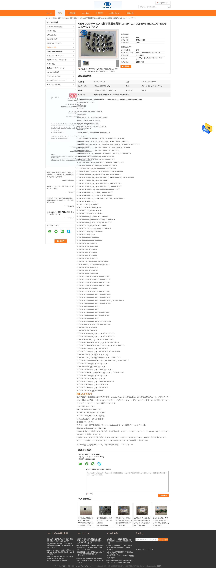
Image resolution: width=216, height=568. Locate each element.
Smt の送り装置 (52, 39)
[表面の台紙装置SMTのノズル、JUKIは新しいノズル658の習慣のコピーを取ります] (161, 510)
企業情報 (71, 13)
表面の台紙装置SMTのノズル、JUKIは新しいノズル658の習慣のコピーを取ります (161, 521)
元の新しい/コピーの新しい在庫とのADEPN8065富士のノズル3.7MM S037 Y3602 (90, 560)
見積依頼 (129, 13)
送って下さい (163, 540)
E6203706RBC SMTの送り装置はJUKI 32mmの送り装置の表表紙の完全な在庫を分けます (60, 552)
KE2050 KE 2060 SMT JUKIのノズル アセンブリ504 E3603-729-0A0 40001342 (90, 554)
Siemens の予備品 (53, 72)
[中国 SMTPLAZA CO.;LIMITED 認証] (73, 128)
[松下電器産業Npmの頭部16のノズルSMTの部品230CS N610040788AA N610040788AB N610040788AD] (105, 510)
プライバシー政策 (60, 566)
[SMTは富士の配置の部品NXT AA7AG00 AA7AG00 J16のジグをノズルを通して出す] (86, 510)
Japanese (163, 3)
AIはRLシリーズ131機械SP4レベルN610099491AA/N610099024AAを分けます (120, 541)
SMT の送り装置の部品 (54, 27)
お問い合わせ (114, 13)
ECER (159, 566)
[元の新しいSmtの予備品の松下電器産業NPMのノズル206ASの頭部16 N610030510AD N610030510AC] (142, 510)
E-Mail (138, 550)
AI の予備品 (51, 64)
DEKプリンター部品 (53, 76)
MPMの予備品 (51, 35)
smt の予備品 (51, 31)
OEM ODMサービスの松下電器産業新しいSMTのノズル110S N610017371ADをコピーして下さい (90, 547)
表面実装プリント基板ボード (56, 60)
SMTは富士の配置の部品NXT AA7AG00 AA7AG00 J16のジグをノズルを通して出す (86, 521)
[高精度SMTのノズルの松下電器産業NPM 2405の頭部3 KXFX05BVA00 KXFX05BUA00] (123, 510)
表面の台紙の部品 (111, 445)
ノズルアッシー (127, 445)
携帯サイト (140, 553)
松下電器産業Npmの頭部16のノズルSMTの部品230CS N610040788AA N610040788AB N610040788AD (104, 524)
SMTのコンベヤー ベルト (55, 56)
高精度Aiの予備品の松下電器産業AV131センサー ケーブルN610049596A (120, 561)
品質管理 (99, 13)
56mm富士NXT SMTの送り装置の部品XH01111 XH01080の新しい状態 (60, 540)
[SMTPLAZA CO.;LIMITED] (108, 5)
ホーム (49, 13)
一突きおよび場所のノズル (91, 445)
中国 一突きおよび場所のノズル (77, 566)
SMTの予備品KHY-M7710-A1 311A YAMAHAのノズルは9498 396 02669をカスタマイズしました (90, 541)
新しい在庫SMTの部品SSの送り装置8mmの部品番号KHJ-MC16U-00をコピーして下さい (60, 545)
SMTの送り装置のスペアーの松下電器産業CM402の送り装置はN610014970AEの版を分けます (60, 558)
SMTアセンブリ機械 (53, 84)
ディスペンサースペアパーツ (56, 80)
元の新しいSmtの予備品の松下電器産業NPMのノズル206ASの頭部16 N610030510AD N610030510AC (142, 523)
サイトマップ (147, 550)
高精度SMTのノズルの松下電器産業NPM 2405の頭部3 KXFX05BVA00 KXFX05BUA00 (124, 521)
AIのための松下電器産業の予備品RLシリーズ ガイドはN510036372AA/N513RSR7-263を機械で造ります (120, 555)
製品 (60, 13)
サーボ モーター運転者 (54, 51)
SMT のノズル (63, 18)
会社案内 (85, 13)
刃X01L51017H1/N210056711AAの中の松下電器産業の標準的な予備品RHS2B (120, 547)
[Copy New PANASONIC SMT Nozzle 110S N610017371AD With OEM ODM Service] (98, 44)
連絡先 (127, 66)
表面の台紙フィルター (54, 43)
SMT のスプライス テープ (55, 68)
